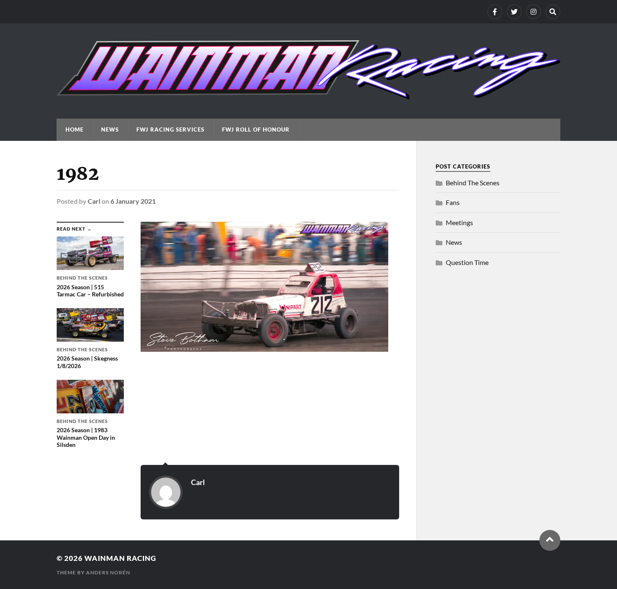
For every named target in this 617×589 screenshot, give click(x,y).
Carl (94, 201)
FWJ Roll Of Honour (256, 129)
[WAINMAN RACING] (308, 95)
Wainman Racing (120, 558)
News (110, 129)
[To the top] (549, 540)
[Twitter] (514, 11)
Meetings (459, 222)
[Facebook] (494, 11)
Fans (453, 202)
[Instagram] (533, 11)
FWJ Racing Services (170, 129)
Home (74, 129)
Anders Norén (108, 572)
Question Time (467, 262)
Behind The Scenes (472, 183)
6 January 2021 (133, 201)
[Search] (552, 11)
